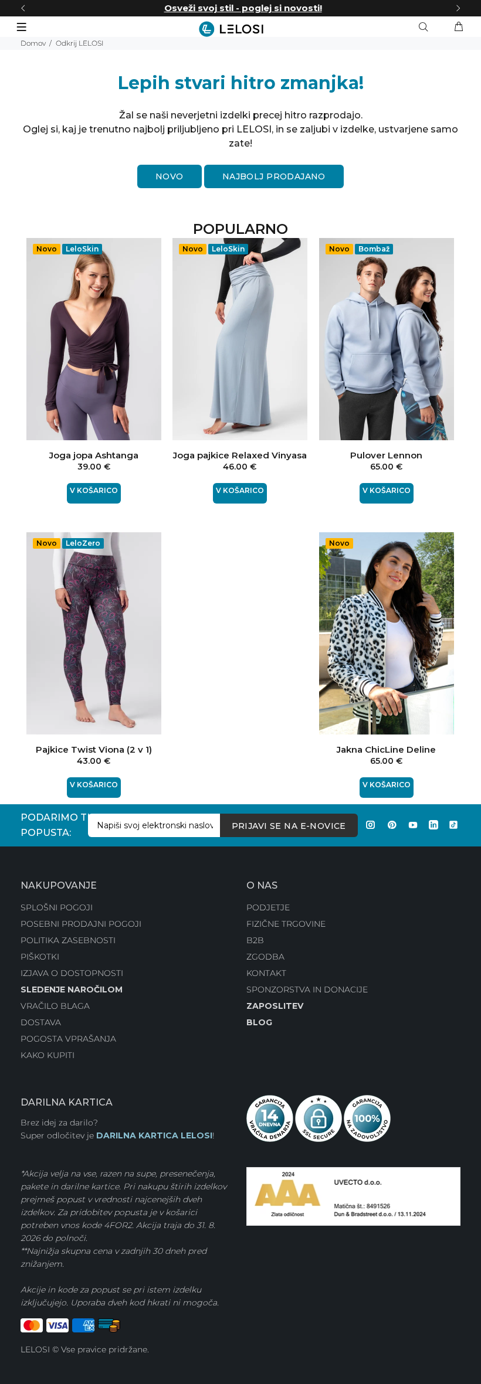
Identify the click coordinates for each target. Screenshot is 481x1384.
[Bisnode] (353, 1196)
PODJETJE (268, 907)
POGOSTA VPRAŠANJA (68, 1038)
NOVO (169, 176)
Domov (33, 43)
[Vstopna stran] (240, 29)
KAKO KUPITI (47, 1055)
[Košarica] (458, 27)
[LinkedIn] (433, 825)
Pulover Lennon (386, 455)
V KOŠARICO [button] (94, 490)
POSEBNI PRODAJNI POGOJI (81, 924)
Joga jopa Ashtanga (93, 455)
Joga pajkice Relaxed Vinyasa (240, 455)
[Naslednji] (458, 8)
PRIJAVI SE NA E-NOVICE (289, 826)
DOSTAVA (41, 1022)
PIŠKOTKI (40, 956)
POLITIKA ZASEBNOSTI (68, 940)
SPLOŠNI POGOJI (57, 907)
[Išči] (426, 27)
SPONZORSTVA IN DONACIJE (307, 989)
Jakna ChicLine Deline (386, 749)
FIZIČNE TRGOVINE (286, 924)
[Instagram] (370, 824)
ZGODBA (265, 956)
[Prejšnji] (23, 8)
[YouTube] (413, 824)
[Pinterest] (391, 824)
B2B (255, 940)
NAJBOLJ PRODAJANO (274, 176)
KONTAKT (266, 973)
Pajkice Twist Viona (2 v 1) (94, 749)
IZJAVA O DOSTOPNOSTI (72, 973)
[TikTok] (453, 825)
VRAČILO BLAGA (55, 1006)
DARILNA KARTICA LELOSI (154, 1135)
